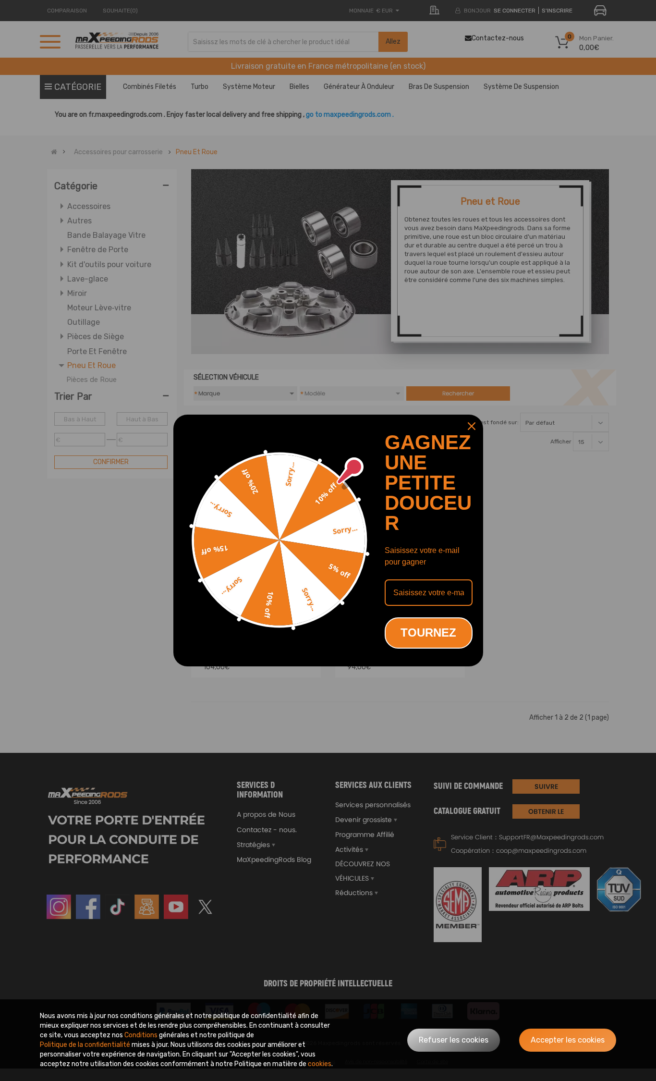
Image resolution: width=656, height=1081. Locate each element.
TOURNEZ (428, 632)
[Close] (471, 426)
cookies (319, 1064)
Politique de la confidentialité (85, 1045)
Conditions (141, 1035)
